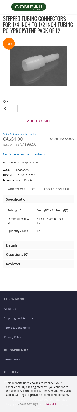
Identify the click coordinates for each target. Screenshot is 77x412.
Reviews (13, 263)
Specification (17, 199)
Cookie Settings (28, 404)
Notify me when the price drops (24, 154)
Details (12, 245)
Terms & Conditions (17, 327)
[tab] (38, 199)
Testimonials (12, 359)
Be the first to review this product (20, 134)
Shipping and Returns (18, 318)
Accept (51, 404)
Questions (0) (17, 254)
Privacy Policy (13, 337)
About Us (10, 309)
